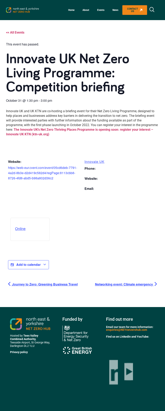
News (115, 10)
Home (71, 10)
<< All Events (15, 32)
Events (100, 10)
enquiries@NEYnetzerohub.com (126, 329)
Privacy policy (19, 352)
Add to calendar (28, 264)
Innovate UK (94, 161)
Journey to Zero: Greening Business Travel (44, 284)
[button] (152, 10)
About (85, 10)
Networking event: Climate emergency (124, 284)
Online (20, 228)
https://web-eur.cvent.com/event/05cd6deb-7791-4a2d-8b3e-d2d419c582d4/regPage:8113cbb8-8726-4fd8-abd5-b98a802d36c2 (42, 172)
